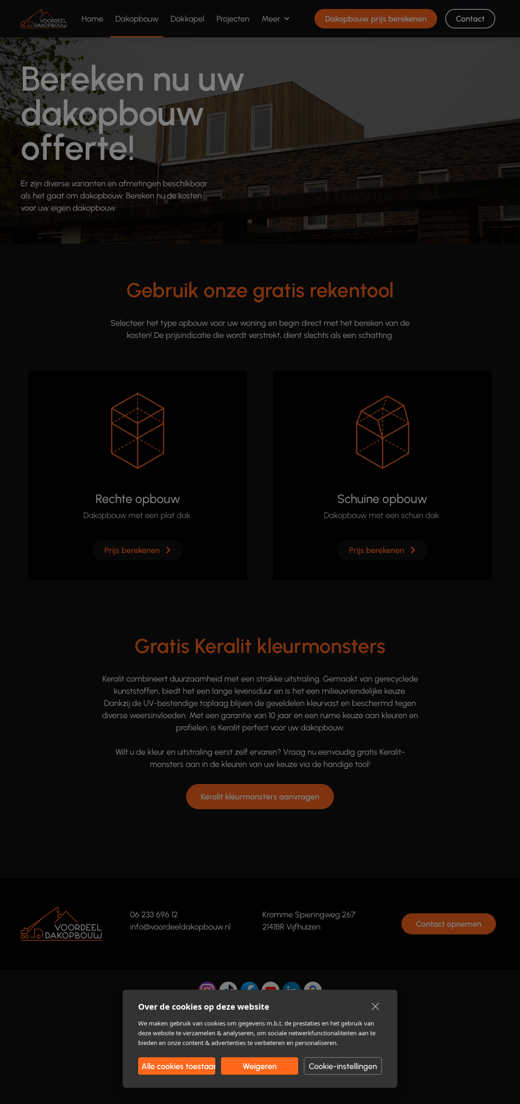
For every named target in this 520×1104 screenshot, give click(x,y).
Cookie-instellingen (343, 1066)
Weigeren (260, 1066)
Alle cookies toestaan (178, 1066)
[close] (375, 1006)
